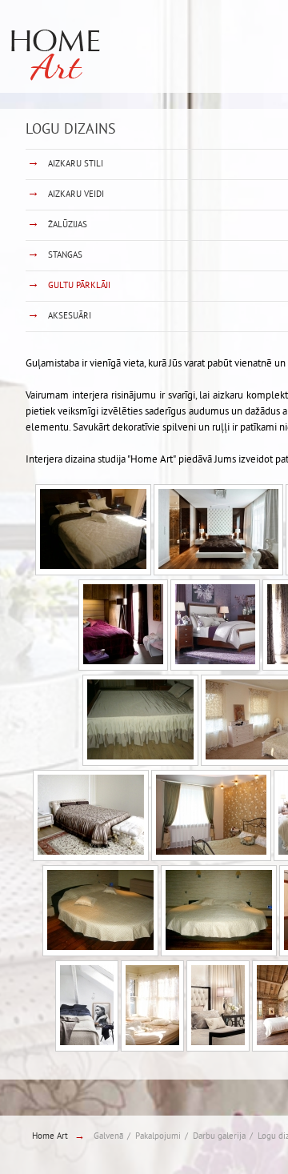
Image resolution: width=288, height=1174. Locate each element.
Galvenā (108, 1136)
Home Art (50, 1136)
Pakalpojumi (158, 1136)
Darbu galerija (219, 1136)
